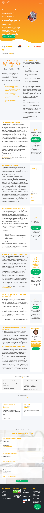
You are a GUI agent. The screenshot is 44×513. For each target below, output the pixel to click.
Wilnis (32, 194)
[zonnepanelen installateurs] (36, 219)
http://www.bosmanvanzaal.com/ (9, 476)
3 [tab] (18, 429)
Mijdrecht (32, 197)
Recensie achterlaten (6, 498)
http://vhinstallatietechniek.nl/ (9, 461)
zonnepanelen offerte (6, 287)
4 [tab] (20, 429)
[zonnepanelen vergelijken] (36, 130)
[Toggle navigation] (40, 2)
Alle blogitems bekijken (37, 507)
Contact (3, 490)
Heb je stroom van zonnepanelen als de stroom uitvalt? (37, 497)
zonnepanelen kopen (6, 157)
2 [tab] (16, 429)
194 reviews (10, 53)
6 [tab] (23, 429)
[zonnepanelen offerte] (36, 259)
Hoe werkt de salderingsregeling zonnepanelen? (37, 501)
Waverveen (33, 196)
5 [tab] (22, 429)
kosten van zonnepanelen (9, 318)
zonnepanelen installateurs (10, 229)
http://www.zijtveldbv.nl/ (8, 446)
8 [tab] (27, 429)
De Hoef (32, 200)
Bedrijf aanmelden (5, 492)
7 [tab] (25, 429)
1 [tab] (15, 429)
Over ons (4, 491)
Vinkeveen (33, 198)
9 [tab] (28, 429)
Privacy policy (5, 494)
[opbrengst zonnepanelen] (36, 299)
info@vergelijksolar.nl (27, 496)
